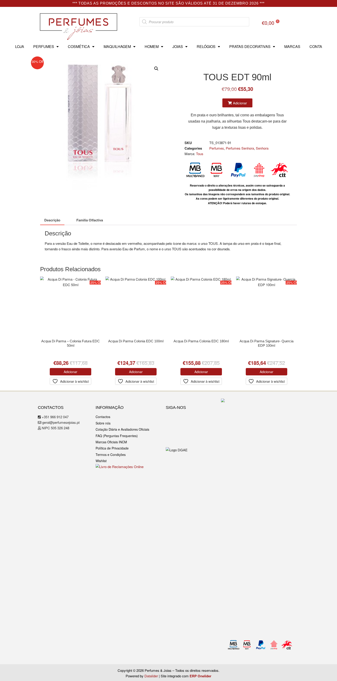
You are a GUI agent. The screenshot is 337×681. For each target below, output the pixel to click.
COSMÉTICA (79, 46)
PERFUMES (43, 46)
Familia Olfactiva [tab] (89, 220)
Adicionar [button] (70, 371)
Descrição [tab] (52, 220)
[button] (156, 68)
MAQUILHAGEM (117, 46)
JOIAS (177, 46)
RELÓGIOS (206, 46)
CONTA (315, 46)
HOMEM (152, 46)
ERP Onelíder (200, 675)
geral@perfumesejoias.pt (60, 422)
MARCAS (292, 46)
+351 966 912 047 (55, 416)
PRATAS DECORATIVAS (250, 46)
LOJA (19, 46)
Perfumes (216, 148)
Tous (199, 153)
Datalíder (151, 675)
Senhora (262, 148)
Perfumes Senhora (240, 148)
